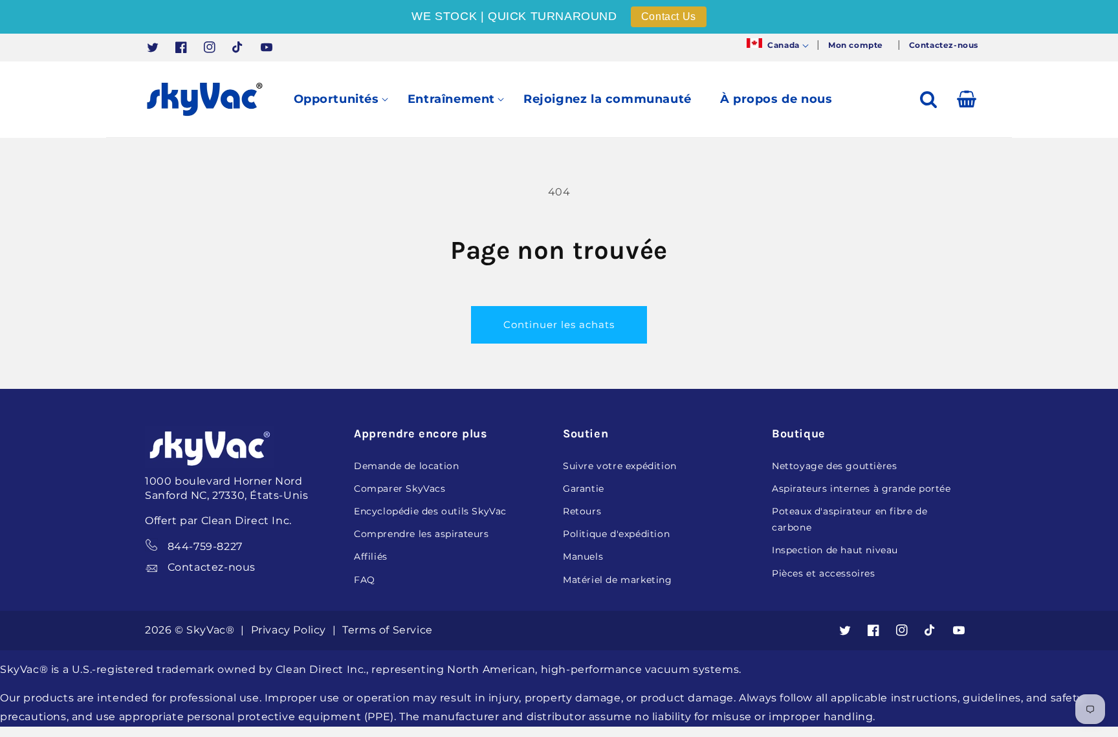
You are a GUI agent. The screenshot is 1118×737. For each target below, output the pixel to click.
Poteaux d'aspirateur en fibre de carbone (849, 519)
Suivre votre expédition (620, 466)
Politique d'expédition (616, 534)
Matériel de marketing (617, 580)
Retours (582, 511)
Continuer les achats (559, 324)
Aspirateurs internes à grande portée (861, 488)
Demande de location (406, 466)
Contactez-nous (212, 567)
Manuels (583, 556)
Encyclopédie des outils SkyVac (430, 511)
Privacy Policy (290, 630)
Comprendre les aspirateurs (421, 534)
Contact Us (668, 16)
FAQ (364, 580)
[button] (776, 45)
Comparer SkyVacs (400, 488)
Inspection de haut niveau (835, 550)
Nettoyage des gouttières (834, 466)
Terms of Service (387, 630)
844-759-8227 (205, 546)
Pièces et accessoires (823, 573)
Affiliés (371, 556)
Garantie (583, 488)
